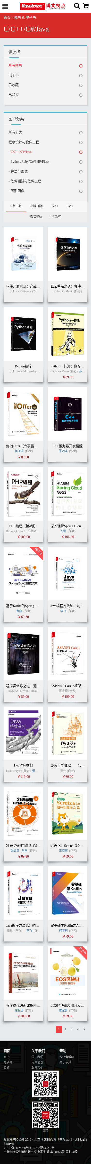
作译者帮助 (66, 1057)
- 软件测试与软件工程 (24, 181)
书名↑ (54, 206)
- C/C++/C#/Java (20, 152)
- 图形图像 (16, 191)
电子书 (13, 75)
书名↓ (69, 206)
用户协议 (37, 1062)
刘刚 (24, 850)
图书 (6, 1057)
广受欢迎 (55, 217)
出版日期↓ (16, 206)
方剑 (63, 531)
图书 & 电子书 (25, 17)
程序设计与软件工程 (23, 142)
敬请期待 (36, 217)
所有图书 (15, 65)
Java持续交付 (23, 766)
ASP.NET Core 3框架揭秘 (69, 686)
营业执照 (71, 1152)
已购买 (13, 95)
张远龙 (63, 451)
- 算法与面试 (18, 171)
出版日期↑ (36, 206)
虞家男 (63, 1010)
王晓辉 (63, 850)
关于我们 (37, 1057)
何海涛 (19, 451)
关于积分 (65, 1062)
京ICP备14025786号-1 (17, 1148)
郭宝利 (63, 930)
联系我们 (37, 1068)
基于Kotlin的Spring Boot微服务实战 (32, 606)
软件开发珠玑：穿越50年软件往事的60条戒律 (40, 286)
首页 (7, 17)
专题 (6, 1068)
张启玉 (15, 850)
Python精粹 (23, 366)
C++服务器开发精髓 (68, 446)
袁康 (19, 611)
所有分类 (15, 132)
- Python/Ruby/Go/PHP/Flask (28, 161)
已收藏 (13, 85)
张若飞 (36, 771)
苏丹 (82, 371)
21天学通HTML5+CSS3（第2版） (31, 846)
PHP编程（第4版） (23, 526)
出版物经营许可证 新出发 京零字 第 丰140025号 (34, 1152)
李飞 (63, 611)
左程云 (19, 1010)
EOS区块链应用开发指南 (69, 1005)
